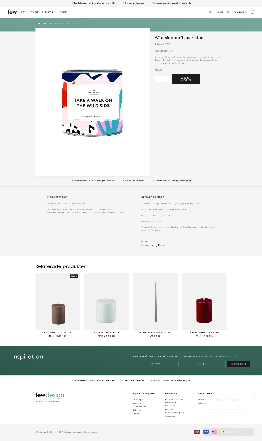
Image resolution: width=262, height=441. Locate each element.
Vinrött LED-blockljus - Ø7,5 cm (204, 332)
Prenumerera (229, 428)
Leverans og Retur (153, 245)
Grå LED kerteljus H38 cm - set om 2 (155, 332)
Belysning (137, 410)
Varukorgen (240, 12)
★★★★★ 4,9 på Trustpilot (47, 401)
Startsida (40, 24)
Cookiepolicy (171, 416)
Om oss (34, 12)
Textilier (136, 414)
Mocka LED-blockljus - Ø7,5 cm (58, 332)
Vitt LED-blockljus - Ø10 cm (106, 332)
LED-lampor (138, 400)
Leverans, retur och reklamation (174, 401)
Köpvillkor (169, 409)
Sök (229, 12)
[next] (234, 303)
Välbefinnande (139, 407)
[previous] (28, 303)
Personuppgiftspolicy (174, 413)
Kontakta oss (48, 12)
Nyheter (63, 12)
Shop (23, 12)
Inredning (137, 403)
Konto (220, 12)
